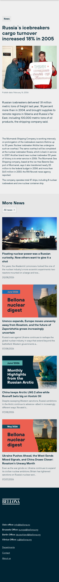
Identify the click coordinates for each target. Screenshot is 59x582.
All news (8, 210)
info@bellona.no (22, 524)
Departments (8, 547)
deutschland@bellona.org (28, 534)
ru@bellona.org (24, 539)
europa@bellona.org (28, 529)
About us (6, 558)
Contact (6, 553)
